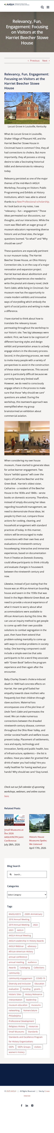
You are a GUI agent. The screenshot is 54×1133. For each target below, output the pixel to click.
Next (44, 60)
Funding (27, 989)
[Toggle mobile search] (42, 7)
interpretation (15, 999)
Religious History (17, 1026)
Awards (12, 967)
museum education (18, 1005)
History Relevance (33, 994)
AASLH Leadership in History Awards (26, 940)
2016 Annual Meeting (19, 919)
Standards (33, 1031)
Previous (35, 60)
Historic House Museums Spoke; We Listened (35, 823)
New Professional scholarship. (33, 201)
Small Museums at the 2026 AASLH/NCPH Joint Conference (10, 820)
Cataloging (25, 967)
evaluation (14, 989)
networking (14, 1010)
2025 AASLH (11, 1091)
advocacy (32, 946)
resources (33, 1026)
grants (37, 989)
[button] (4, 832)
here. (6, 796)
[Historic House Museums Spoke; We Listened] (39, 823)
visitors (37, 1046)
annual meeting (16, 962)
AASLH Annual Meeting (20, 935)
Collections (39, 967)
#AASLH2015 (15, 914)
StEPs (11, 1046)
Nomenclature (30, 1010)
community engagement (20, 978)
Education (39, 983)
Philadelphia (15, 1015)
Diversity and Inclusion (20, 983)
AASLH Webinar (16, 946)
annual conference (18, 956)
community (14, 973)
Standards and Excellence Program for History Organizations (25, 1039)
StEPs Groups (24, 1046)
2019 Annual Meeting (19, 924)
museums (36, 1005)
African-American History (21, 951)
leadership (31, 999)
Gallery (19, 820)
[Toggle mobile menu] (48, 7)
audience (32, 962)
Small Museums (16, 1031)
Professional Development (21, 1021)
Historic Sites (15, 994)
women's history (16, 1052)
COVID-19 (40, 978)
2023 (11, 930)
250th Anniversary (33, 914)
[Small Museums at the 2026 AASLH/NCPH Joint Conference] (14, 820)
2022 (35, 924)
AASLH (20, 930)
